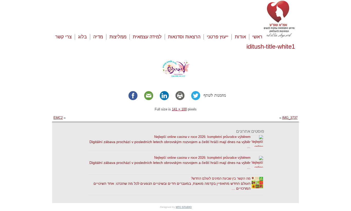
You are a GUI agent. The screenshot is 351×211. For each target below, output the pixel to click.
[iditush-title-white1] (176, 82)
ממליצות (117, 36)
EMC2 (58, 118)
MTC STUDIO (184, 207)
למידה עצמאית (147, 36)
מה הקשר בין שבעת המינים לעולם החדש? (221, 178)
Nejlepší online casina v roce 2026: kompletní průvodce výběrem (202, 137)
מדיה (98, 36)
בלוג (82, 36)
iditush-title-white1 (270, 46)
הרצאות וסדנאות (184, 36)
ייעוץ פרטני (217, 36)
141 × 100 (179, 109)
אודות (240, 36)
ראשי (257, 36)
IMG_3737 (290, 118)
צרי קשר (63, 36)
